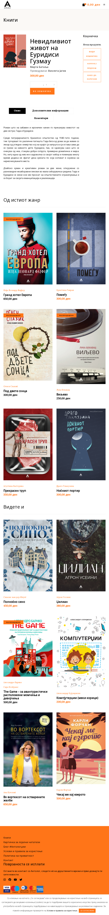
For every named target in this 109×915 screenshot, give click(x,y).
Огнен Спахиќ (10, 386)
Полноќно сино (14, 602)
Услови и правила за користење (22, 851)
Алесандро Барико (12, 682)
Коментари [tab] (41, 118)
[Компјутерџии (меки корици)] (81, 651)
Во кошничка (42, 91)
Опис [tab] (17, 110)
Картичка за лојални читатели (21, 842)
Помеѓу (61, 295)
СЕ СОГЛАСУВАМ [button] (87, 910)
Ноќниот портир (68, 490)
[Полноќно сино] (28, 555)
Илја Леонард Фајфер (14, 290)
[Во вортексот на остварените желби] (28, 749)
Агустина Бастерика (13, 486)
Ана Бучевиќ (9, 792)
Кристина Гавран (65, 290)
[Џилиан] (81, 555)
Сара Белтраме (10, 687)
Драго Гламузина (65, 486)
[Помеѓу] (81, 248)
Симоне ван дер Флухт (14, 597)
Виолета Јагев (57, 70)
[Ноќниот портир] (81, 444)
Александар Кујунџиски (68, 693)
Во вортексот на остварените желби (24, 798)
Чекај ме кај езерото (70, 794)
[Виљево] (81, 346)
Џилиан (62, 602)
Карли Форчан (63, 790)
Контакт (8, 860)
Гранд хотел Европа (17, 295)
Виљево (62, 394)
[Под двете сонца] (28, 345)
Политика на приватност (18, 855)
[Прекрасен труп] (28, 444)
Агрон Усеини (63, 597)
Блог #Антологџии (14, 846)
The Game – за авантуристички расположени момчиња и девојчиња (25, 695)
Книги (7, 837)
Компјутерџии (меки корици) (77, 698)
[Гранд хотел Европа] (28, 248)
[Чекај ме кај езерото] (81, 748)
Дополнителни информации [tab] (50, 110)
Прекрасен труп (14, 490)
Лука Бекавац (63, 390)
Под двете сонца (15, 391)
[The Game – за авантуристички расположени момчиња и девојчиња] (28, 646)
